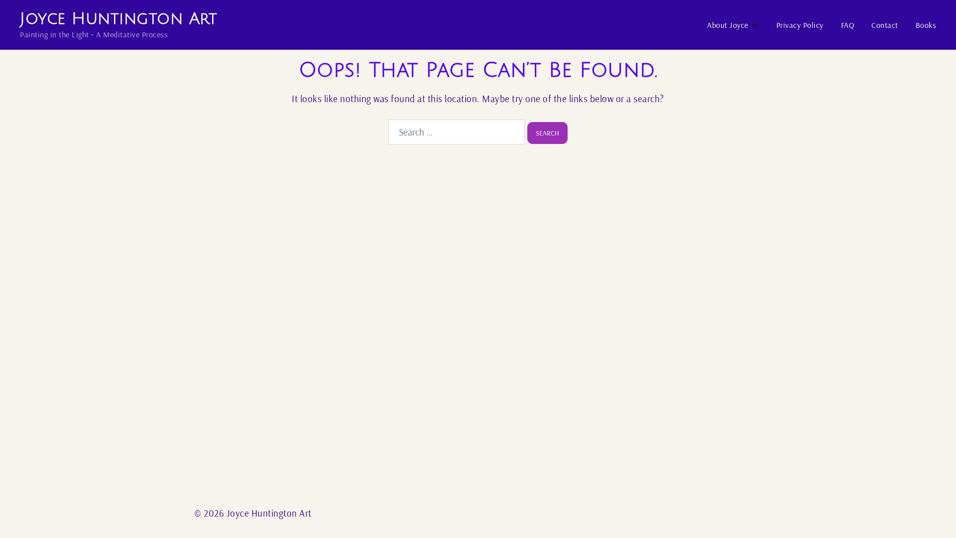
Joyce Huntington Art (118, 18)
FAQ (847, 25)
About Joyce (727, 25)
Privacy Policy (800, 25)
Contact (884, 25)
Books (926, 25)
